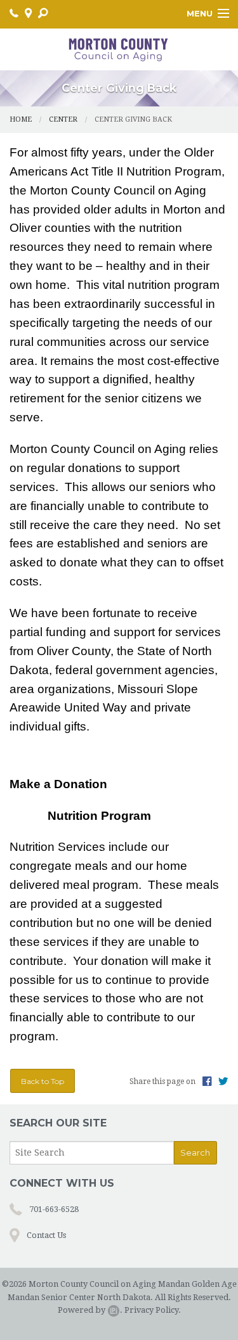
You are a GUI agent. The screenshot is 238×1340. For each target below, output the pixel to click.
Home (21, 119)
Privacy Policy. (152, 1310)
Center (63, 119)
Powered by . (90, 1310)
